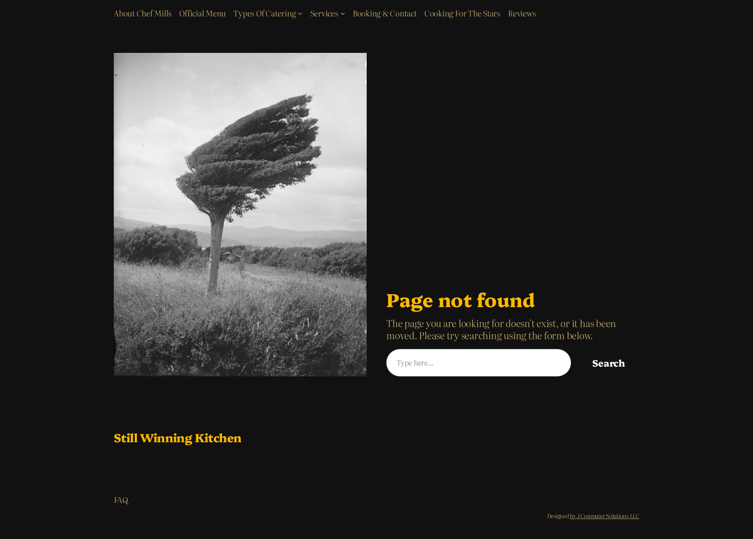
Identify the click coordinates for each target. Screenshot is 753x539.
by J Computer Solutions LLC (604, 516)
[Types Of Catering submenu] (300, 13)
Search (608, 362)
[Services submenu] (342, 13)
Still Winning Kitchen (177, 437)
